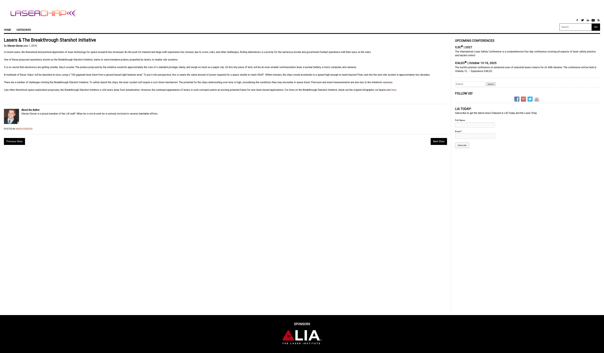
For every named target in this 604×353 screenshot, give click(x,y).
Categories (24, 29)
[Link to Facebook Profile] (577, 21)
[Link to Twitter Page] (582, 21)
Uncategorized (24, 129)
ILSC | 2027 (463, 47)
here (393, 89)
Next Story (439, 141)
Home (7, 29)
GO (596, 27)
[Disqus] (225, 188)
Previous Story (14, 141)
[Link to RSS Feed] (598, 21)
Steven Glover (15, 45)
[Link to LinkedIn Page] (588, 21)
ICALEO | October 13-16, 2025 (476, 63)
